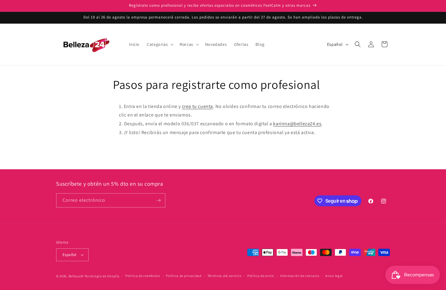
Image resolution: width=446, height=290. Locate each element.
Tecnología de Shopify (102, 276)
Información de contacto (299, 276)
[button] (159, 44)
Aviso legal (334, 276)
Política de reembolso (142, 276)
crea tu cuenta (197, 106)
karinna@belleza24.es (297, 123)
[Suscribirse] (158, 200)
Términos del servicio (225, 276)
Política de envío (260, 276)
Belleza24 (76, 276)
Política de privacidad (183, 276)
